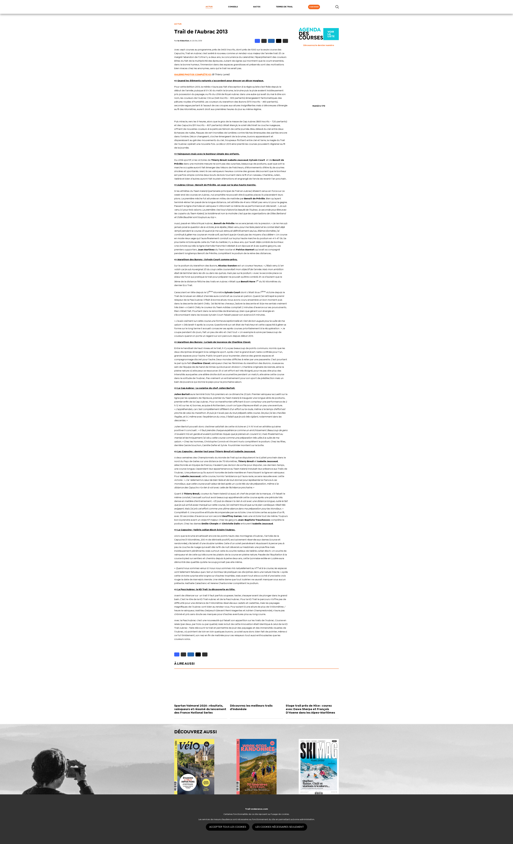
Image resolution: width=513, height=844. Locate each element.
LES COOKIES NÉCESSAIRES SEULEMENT (279, 827)
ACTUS (209, 7)
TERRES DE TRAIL (284, 7)
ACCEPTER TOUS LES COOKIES (227, 827)
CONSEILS (233, 7)
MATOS (256, 7)
